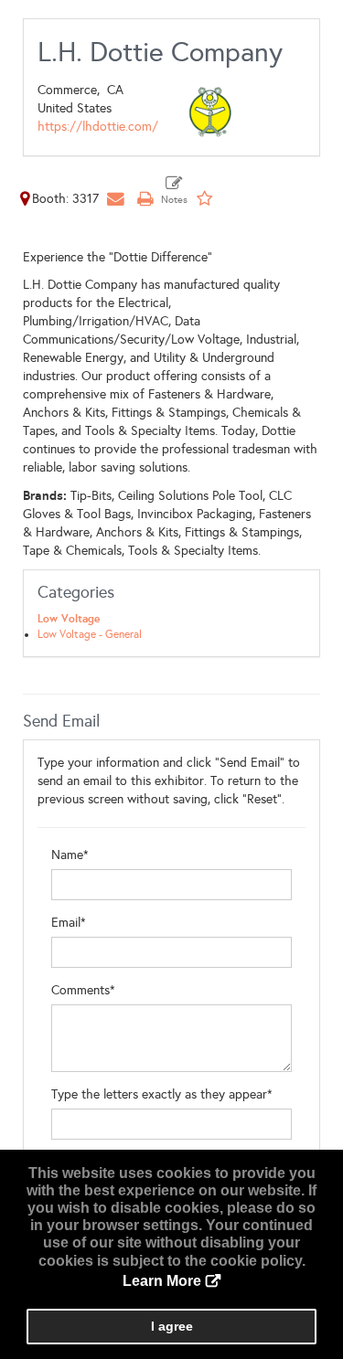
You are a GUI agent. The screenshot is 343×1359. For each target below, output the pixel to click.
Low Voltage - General (90, 634)
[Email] (115, 199)
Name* (70, 855)
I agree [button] (172, 1326)
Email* (68, 922)
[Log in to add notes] (174, 191)
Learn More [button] (162, 1281)
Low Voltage (69, 618)
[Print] (144, 199)
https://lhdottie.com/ (98, 126)
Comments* (83, 990)
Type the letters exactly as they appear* (162, 1094)
